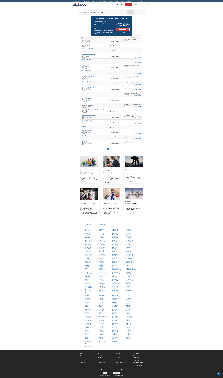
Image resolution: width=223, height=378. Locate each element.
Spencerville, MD (102, 286)
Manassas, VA (101, 323)
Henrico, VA (128, 317)
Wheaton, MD (115, 290)
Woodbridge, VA (102, 341)
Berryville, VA (114, 301)
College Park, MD (102, 243)
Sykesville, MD (129, 286)
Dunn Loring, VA (129, 309)
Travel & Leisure (128, 1)
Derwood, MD (128, 244)
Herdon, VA (87, 319)
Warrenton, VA (129, 338)
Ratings (130, 12)
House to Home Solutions (88, 81)
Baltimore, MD (87, 231)
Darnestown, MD (115, 244)
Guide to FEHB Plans (120, 357)
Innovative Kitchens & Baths (88, 87)
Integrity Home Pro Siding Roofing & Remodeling (93, 109)
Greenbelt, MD (101, 258)
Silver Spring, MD (115, 283)
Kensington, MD (129, 262)
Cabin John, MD (102, 238)
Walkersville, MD (129, 289)
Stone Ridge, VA (102, 337)
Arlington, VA (87, 299)
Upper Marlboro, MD (89, 289)
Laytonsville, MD (129, 266)
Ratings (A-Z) (101, 355)
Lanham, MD (128, 265)
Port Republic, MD (115, 276)
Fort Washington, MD (130, 248)
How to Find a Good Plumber (87, 203)
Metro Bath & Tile (86, 40)
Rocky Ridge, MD (129, 280)
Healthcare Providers (94, 1)
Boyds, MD (114, 236)
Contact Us (82, 355)
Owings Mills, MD (115, 275)
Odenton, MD (128, 273)
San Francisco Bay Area (138, 362)
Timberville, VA (129, 337)
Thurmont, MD (115, 287)
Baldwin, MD (128, 230)
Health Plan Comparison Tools (122, 360)
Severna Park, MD (102, 283)
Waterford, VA (87, 340)
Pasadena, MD (129, 275)
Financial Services (110, 1)
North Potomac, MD (116, 273)
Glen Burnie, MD (88, 257)
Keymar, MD (101, 265)
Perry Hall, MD (87, 276)
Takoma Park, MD (88, 287)
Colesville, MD (87, 243)
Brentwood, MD (88, 237)
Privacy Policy (83, 362)
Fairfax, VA (87, 310)
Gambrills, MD (115, 255)
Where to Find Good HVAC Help (111, 171)
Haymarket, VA (115, 317)
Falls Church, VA (115, 314)
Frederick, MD (115, 250)
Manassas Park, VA (130, 323)
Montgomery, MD (102, 269)
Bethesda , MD (129, 233)
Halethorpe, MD (115, 258)
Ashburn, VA (128, 299)
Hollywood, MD (101, 261)
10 (120, 149)
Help (81, 357)
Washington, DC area (137, 365)
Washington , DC (102, 222)
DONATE (116, 372)
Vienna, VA (101, 338)
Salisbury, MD (87, 282)
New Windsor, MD (88, 273)
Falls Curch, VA (129, 314)
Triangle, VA (87, 338)
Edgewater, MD (129, 245)
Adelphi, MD (101, 229)
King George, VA (129, 319)
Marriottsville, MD (129, 268)
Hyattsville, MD (129, 261)
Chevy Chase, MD (129, 240)
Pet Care (117, 1)
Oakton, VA (87, 327)
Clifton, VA (128, 306)
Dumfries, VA (87, 309)
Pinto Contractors (86, 135)
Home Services (103, 1)
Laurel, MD (101, 266)
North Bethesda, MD (102, 273)
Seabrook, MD (87, 283)
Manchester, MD (115, 268)
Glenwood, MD (129, 257)
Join (128, 4)
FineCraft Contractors (87, 70)
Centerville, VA (101, 305)
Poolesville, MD (102, 276)
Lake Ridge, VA (88, 320)
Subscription (100, 357)
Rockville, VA (128, 330)
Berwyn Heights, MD (130, 231)
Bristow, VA (87, 302)
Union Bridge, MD (129, 287)
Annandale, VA (129, 296)
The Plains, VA (115, 337)
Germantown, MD (129, 255)
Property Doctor (86, 44)
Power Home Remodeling (88, 92)
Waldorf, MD (114, 289)
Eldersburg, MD (102, 247)
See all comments (138, 41)
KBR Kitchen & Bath (87, 120)
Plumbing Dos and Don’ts (132, 202)
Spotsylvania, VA (88, 333)
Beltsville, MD (101, 231)
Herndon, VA (101, 319)
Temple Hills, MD (102, 287)
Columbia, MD (115, 243)
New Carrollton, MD (116, 272)
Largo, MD (87, 266)
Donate (117, 4)
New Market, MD (129, 272)
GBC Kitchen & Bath (87, 104)
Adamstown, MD (88, 229)
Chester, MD (114, 240)
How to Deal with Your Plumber (111, 203)
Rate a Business (101, 362)
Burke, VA (114, 302)
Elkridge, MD (87, 248)
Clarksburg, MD (102, 241)
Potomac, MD (128, 276)
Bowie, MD (128, 234)
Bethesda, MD (87, 233)
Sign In (122, 4)
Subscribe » (122, 30)
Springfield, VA (101, 333)
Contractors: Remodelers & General (93, 12)
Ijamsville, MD (101, 262)
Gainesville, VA (129, 316)
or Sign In (123, 32)
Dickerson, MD (101, 245)
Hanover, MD (87, 259)
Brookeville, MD (115, 237)
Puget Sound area (137, 360)
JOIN (105, 372)
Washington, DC (115, 222)
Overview (123, 12)
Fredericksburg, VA (88, 316)
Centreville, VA (115, 305)
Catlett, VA (128, 303)
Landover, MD (115, 265)
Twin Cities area (136, 363)
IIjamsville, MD (87, 262)
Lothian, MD (87, 268)
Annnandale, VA (129, 298)
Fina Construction (86, 98)
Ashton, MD (101, 230)
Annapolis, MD (115, 229)
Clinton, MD (114, 241)
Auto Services (86, 1)
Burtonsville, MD (88, 238)
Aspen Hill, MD (115, 230)
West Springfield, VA (116, 340)
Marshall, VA (101, 324)
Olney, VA (128, 327)
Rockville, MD (129, 277)
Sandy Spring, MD (102, 282)
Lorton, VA (114, 321)
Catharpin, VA (115, 303)
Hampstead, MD (129, 258)
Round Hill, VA (87, 331)
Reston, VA (128, 328)
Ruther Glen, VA (115, 331)
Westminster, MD (88, 290)
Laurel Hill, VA (101, 320)
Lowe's (84, 126)
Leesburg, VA (114, 320)
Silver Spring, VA (129, 331)
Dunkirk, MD (114, 245)
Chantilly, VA (128, 305)
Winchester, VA (129, 340)
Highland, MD (87, 261)
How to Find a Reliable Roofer (133, 170)
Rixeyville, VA (115, 330)
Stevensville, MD (115, 286)
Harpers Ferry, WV (88, 346)
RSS (99, 363)
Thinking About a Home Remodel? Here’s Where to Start (88, 171)
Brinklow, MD (101, 237)
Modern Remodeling (87, 130)
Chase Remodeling (86, 59)
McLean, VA (114, 324)
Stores (122, 1)
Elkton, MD (101, 248)
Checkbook (118, 355)
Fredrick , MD (128, 251)
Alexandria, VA (87, 295)
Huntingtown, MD (115, 261)
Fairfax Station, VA (88, 314)
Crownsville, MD (88, 244)
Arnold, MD (128, 229)
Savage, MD (128, 282)
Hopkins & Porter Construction (89, 76)
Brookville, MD (129, 237)
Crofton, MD (128, 243)
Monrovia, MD (87, 269)
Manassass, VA (88, 324)
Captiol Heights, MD (102, 240)
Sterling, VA (87, 335)
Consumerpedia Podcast (121, 362)
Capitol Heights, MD (130, 238)
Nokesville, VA (115, 326)
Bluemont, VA (128, 301)
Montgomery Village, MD (117, 269)
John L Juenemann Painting (88, 115)
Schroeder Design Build (87, 48)
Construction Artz (86, 65)
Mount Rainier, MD (88, 272)
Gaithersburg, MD (115, 252)
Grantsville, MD (88, 258)
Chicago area (136, 357)
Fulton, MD (87, 252)
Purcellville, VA (87, 328)
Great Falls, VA (101, 317)
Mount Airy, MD (101, 270)
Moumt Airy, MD (88, 270)
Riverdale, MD (115, 277)
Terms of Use (83, 360)
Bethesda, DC (87, 222)
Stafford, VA (114, 334)
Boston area (135, 355)
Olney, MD (87, 275)
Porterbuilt (84, 141)
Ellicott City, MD (115, 248)
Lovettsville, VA (88, 323)
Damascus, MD (102, 244)
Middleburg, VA (101, 326)
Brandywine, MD (129, 236)
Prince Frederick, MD (103, 277)
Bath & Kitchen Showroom (88, 54)
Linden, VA (101, 321)
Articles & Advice (139, 12)
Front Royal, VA (115, 316)
